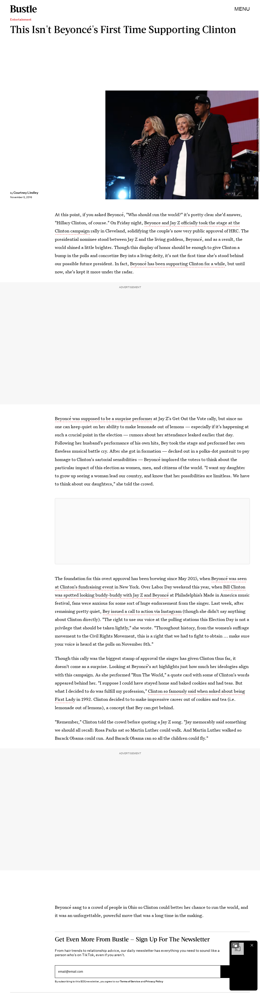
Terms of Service (130, 981)
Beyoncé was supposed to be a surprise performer (103, 418)
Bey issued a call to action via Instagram (142, 611)
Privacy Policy (154, 981)
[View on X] (152, 531)
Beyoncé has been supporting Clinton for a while (177, 263)
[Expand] (235, 945)
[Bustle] (23, 9)
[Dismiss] (252, 945)
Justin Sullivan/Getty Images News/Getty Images (257, 145)
